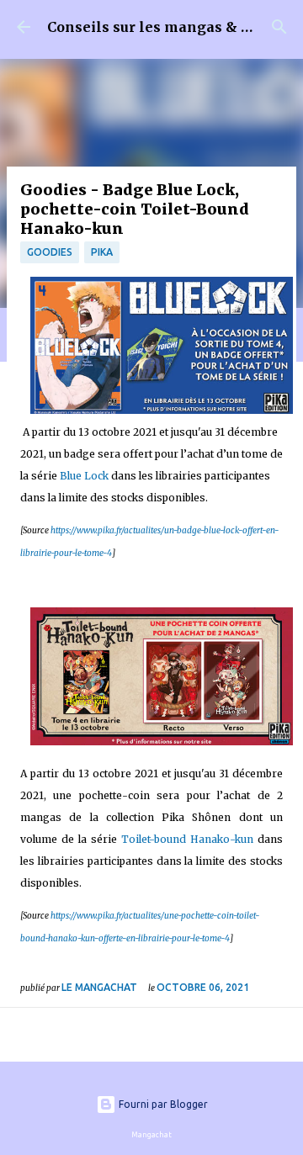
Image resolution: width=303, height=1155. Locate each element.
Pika (102, 251)
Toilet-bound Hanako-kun (187, 839)
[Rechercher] (279, 27)
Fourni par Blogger (162, 1104)
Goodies (49, 251)
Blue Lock (84, 475)
